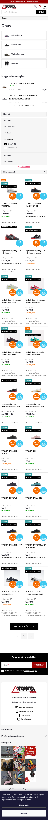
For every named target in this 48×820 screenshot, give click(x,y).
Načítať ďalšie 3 (22, 626)
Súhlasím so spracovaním (21, 671)
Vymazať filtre (25, 167)
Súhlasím (24, 813)
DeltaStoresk (26, 719)
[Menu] (45, 6)
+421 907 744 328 (26, 711)
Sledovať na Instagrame (20, 789)
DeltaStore (26, 715)
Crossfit (12, 144)
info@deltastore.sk (26, 707)
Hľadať (41, 12)
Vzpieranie (13, 148)
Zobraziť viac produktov (23, 106)
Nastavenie (24, 805)
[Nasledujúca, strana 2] (24, 636)
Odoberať (39, 665)
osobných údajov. (30, 671)
